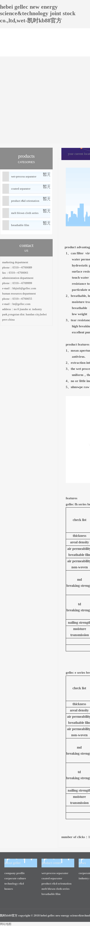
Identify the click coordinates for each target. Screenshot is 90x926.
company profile (14, 873)
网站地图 (5, 924)
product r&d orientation (25, 200)
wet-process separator (23, 176)
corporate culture (15, 878)
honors (8, 888)
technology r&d (14, 883)
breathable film (20, 225)
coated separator (20, 188)
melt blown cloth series (24, 213)
